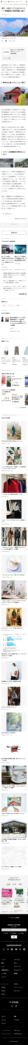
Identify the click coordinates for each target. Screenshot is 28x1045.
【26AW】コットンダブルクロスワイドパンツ (16, 361)
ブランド (3, 1016)
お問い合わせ (17, 990)
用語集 (15, 973)
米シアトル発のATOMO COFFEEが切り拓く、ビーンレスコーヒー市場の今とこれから (7, 260)
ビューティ (12, 1)
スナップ (3, 977)
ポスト (6, 4)
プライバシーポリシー (19, 987)
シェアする (13, 40)
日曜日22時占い (5, 970)
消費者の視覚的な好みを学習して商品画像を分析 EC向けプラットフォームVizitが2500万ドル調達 (14, 275)
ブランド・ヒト (22, 1)
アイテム (3, 1019)
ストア (17, 1)
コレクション (17, 959)
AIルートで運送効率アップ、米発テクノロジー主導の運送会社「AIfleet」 (14, 281)
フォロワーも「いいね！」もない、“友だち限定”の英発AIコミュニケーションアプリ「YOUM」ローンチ (14, 288)
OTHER (22, 933)
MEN (6, 933)
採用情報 (3, 987)
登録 (14, 937)
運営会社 (3, 994)
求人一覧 (12, 373)
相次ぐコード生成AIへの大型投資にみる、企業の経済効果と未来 (21, 258)
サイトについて (4, 984)
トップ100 (3, 973)
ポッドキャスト (17, 970)
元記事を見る (14, 232)
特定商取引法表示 (18, 1033)
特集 (9, 1)
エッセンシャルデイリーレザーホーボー (6, 360)
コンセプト (16, 1019)
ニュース (5, 1)
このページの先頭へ (15, 917)
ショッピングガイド (5, 1030)
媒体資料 (3, 990)
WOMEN (14, 933)
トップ (2, 4)
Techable (10, 4)
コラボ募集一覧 (6, 391)
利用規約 (16, 984)
